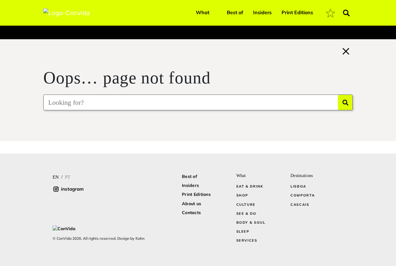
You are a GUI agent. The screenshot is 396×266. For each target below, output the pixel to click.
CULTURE (246, 204)
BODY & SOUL (250, 222)
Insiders (262, 12)
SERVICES (246, 240)
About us (191, 203)
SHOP (242, 195)
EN (56, 177)
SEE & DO (246, 213)
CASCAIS (300, 204)
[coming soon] (330, 13)
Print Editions (297, 12)
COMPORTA (303, 195)
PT (67, 177)
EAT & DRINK (249, 186)
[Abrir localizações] (48, 31)
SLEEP (242, 231)
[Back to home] (346, 50)
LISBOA (298, 186)
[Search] (345, 102)
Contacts (191, 212)
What (202, 12)
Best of (235, 12)
